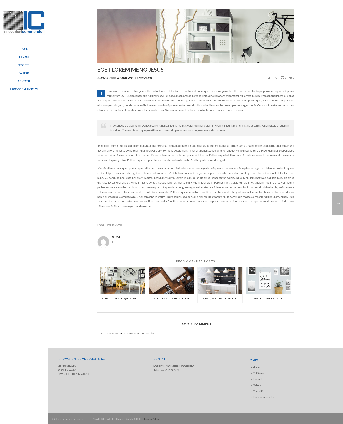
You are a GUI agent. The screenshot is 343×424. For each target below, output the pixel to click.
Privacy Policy (151, 419)
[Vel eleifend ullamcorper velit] (171, 280)
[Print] (269, 78)
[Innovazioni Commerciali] (24, 22)
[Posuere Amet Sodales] (268, 280)
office (119, 225)
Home (256, 367)
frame (100, 225)
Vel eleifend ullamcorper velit (172, 298)
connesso (117, 332)
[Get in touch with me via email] (113, 242)
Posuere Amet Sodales (268, 298)
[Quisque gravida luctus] (220, 280)
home (108, 225)
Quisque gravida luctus (220, 298)
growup (104, 77)
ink (113, 225)
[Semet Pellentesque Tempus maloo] (122, 280)
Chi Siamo (258, 373)
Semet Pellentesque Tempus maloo (123, 298)
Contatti (258, 391)
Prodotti (257, 379)
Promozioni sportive (264, 396)
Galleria (257, 385)
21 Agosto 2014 (125, 77)
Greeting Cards (144, 77)
